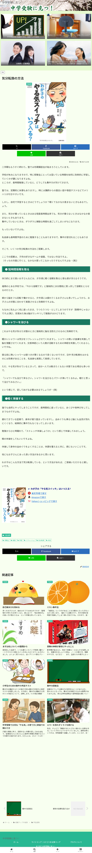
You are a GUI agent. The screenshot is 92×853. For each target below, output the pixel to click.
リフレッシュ (30, 540)
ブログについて (76, 842)
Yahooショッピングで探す (44, 501)
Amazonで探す (39, 497)
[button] (60, 153)
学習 (20, 540)
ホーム (15, 842)
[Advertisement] (46, 769)
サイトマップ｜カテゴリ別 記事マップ (46, 842)
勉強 (14, 540)
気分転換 (41, 540)
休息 (49, 540)
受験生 (6, 540)
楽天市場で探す (39, 493)
